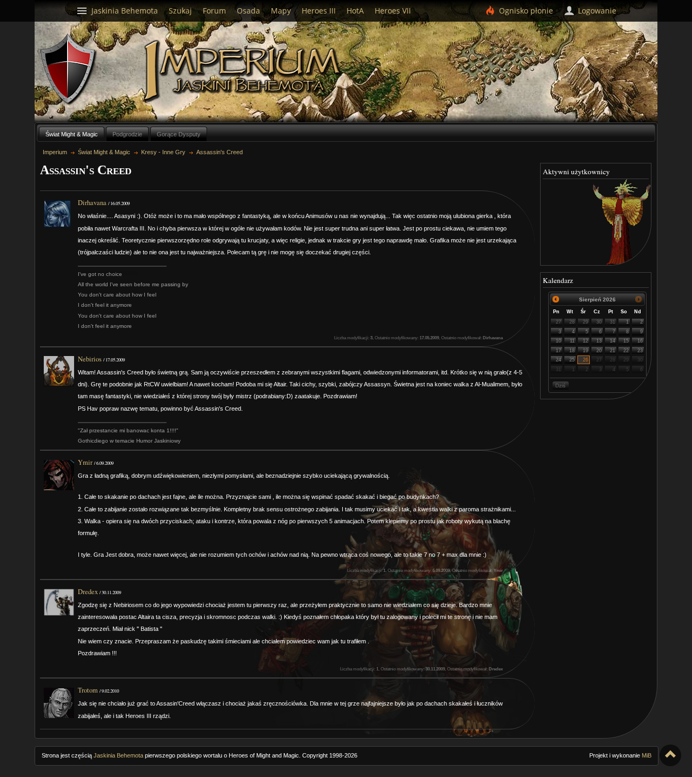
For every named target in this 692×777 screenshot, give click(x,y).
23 (640, 350)
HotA (355, 10)
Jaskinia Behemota (118, 755)
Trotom (88, 690)
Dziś (560, 386)
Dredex (88, 591)
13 (599, 341)
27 (558, 322)
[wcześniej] (556, 299)
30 (599, 322)
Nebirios (90, 359)
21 (612, 350)
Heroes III (319, 10)
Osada (248, 10)
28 (572, 322)
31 (612, 322)
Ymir (85, 462)
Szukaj (180, 10)
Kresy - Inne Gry (163, 152)
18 (572, 350)
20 (599, 350)
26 (585, 360)
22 (626, 350)
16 (640, 341)
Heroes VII (393, 10)
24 (558, 360)
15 (626, 341)
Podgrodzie (127, 134)
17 (558, 350)
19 (585, 350)
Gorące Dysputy (179, 134)
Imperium (244, 70)
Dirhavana (92, 202)
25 (572, 360)
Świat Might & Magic (71, 134)
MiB (646, 755)
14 (612, 341)
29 (585, 322)
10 (558, 341)
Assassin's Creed (219, 152)
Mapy (281, 10)
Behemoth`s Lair (68, 69)
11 (572, 341)
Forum (214, 10)
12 (585, 341)
